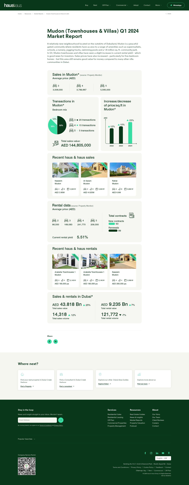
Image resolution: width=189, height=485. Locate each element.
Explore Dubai (103, 384)
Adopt (136, 5)
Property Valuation (137, 423)
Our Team (156, 417)
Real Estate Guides (137, 414)
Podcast (133, 426)
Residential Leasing (115, 417)
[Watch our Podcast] (169, 453)
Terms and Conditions (121, 467)
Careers (155, 423)
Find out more (142, 384)
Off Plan (111, 420)
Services (112, 410)
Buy (86, 5)
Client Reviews (158, 420)
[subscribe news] (60, 420)
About (155, 410)
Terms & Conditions (45, 425)
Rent (95, 5)
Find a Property (26, 386)
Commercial (158, 471)
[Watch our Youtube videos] (163, 453)
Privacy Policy (58, 425)
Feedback (159, 467)
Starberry (168, 475)
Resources (135, 410)
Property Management (117, 426)
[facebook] (49, 341)
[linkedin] (55, 341)
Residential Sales (114, 414)
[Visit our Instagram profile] (151, 453)
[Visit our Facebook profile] (145, 453)
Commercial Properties (117, 423)
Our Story (156, 414)
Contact (147, 5)
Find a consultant (66, 386)
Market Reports (136, 420)
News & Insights (136, 417)
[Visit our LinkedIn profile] (157, 453)
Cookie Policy (148, 467)
